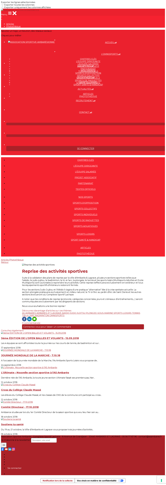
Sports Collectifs (88, 75)
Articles (10, 24)
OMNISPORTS (56, 315)
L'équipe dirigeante (88, 61)
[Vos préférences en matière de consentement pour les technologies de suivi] (161, 480)
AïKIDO (66, 313)
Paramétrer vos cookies (18, 464)
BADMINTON (42, 315)
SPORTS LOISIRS (123, 313)
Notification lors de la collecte (58, 480)
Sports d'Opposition (88, 73)
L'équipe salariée (88, 64)
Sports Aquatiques (86, 226)
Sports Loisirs (88, 82)
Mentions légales (15, 459)
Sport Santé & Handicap (88, 85)
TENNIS (136, 313)
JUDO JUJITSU (78, 313)
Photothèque (13, 26)
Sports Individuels (85, 214)
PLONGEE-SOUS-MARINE (100, 313)
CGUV (9, 462)
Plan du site (12, 454)
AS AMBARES (29, 313)
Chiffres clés (88, 59)
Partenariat (88, 69)
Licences (10, 457)
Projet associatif (86, 177)
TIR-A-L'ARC (28, 315)
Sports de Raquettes (88, 80)
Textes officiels (86, 189)
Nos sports (88, 70)
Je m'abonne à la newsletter (16, 440)
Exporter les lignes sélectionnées (18, 2)
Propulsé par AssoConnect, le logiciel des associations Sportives (38, 474)
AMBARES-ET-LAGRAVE (49, 313)
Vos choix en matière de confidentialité (96, 480)
